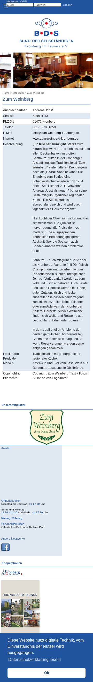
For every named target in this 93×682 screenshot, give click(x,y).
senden (67, 4)
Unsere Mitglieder (12, 404)
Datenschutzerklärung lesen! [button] (34, 659)
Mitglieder (18, 92)
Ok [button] (46, 673)
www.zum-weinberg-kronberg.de (55, 138)
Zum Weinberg (35, 92)
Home (6, 92)
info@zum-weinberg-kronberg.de (56, 133)
